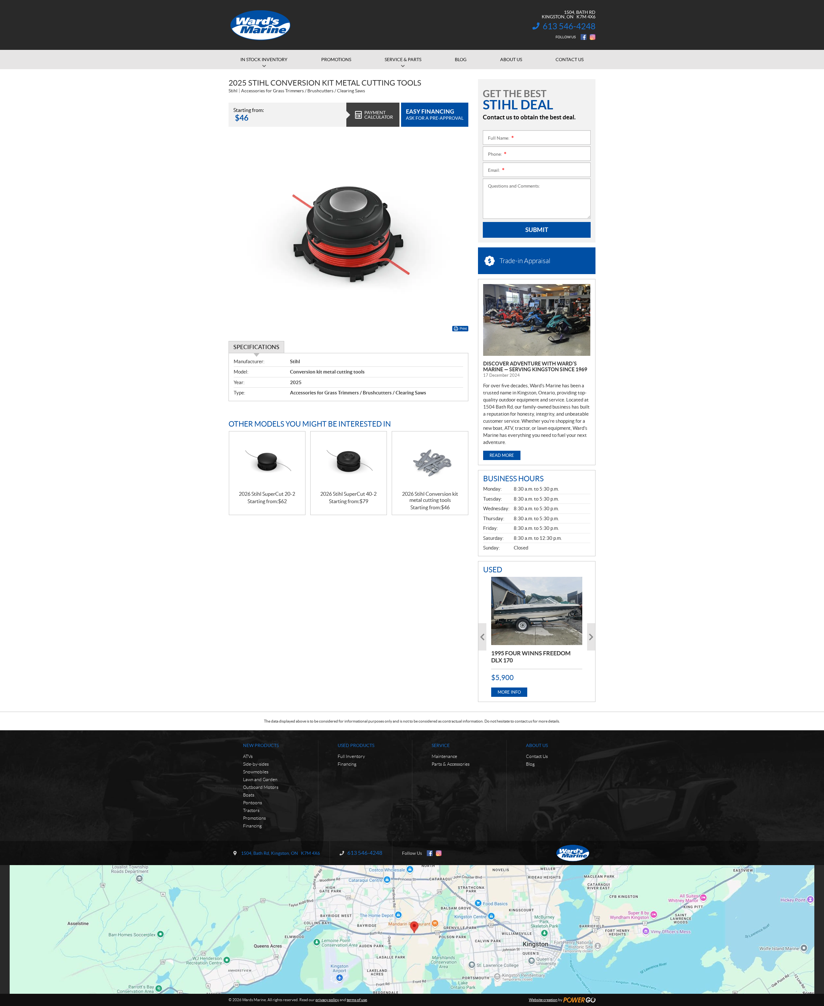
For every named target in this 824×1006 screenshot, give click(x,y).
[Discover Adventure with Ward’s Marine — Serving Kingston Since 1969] (536, 320)
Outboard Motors (260, 787)
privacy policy (327, 1000)
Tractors (251, 810)
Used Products (356, 745)
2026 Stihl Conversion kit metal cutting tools (430, 497)
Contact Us (537, 756)
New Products (261, 745)
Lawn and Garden (260, 779)
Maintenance (444, 756)
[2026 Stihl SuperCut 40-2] (348, 461)
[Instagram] (592, 37)
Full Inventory (351, 756)
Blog (530, 764)
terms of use (357, 1000)
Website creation (543, 1000)
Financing (252, 825)
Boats (248, 795)
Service (441, 745)
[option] (536, 637)
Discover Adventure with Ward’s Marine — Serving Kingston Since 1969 (535, 366)
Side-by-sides (256, 764)
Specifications (256, 347)
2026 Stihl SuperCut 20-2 (267, 494)
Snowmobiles (255, 771)
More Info (509, 692)
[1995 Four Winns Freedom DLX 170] (536, 611)
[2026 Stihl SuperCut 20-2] (267, 461)
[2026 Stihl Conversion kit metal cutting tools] (430, 461)
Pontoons (252, 802)
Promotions (254, 818)
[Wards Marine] (261, 25)
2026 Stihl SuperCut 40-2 (348, 494)
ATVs (248, 756)
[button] (482, 637)
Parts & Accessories (451, 764)
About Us (537, 745)
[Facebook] (583, 37)
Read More (502, 455)
